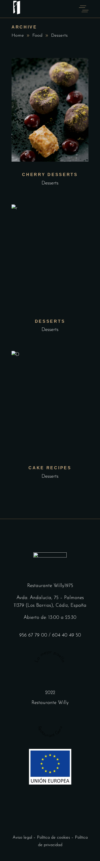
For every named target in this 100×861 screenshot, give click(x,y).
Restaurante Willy (50, 702)
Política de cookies (53, 837)
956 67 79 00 (33, 635)
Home (18, 35)
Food (37, 35)
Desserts (50, 183)
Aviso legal (22, 837)
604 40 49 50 (66, 635)
